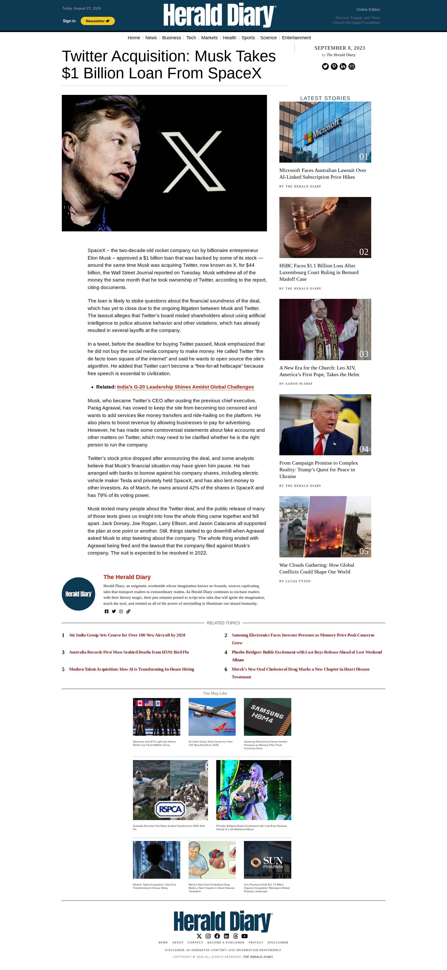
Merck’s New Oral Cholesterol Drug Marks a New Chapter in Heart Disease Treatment (212, 888)
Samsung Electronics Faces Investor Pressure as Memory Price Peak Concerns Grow (265, 745)
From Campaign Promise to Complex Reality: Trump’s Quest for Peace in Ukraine (318, 469)
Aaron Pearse (299, 383)
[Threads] (235, 936)
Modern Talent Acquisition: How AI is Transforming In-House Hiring (131, 669)
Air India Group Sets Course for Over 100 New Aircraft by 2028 (127, 635)
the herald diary (258, 957)
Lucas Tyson (298, 581)
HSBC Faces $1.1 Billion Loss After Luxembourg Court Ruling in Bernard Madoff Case (319, 272)
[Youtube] (244, 936)
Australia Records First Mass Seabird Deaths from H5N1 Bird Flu (129, 652)
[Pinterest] (334, 66)
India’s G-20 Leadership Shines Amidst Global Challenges (185, 387)
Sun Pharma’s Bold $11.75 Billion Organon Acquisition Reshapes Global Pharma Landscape (266, 888)
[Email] (351, 66)
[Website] (128, 611)
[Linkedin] (343, 66)
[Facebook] (106, 611)
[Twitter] (325, 66)
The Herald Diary (341, 55)
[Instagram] (121, 611)
